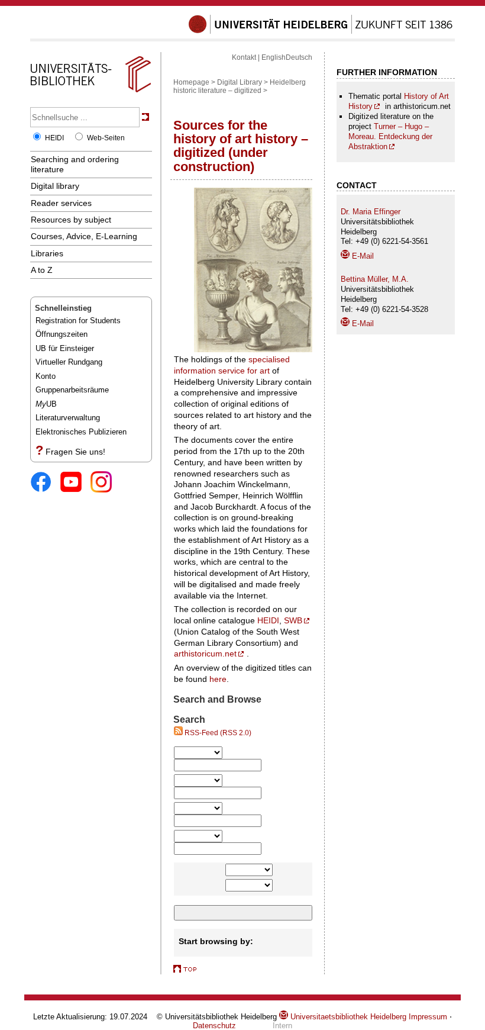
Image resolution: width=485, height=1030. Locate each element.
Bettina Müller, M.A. (375, 279)
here (218, 679)
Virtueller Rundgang (68, 362)
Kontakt (244, 57)
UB (46, 404)
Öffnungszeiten (61, 334)
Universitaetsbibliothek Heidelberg (347, 1016)
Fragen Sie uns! (75, 451)
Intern (282, 1025)
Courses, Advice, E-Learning (84, 236)
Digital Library (239, 82)
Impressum (428, 1016)
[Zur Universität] (320, 31)
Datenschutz (214, 1025)
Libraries (47, 253)
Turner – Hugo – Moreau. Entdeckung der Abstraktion (390, 136)
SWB (293, 620)
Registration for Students (78, 320)
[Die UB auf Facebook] (45, 482)
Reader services (61, 203)
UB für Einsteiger (64, 348)
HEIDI (54, 137)
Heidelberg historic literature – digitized (239, 86)
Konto (45, 376)
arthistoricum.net (205, 653)
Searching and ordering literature (75, 164)
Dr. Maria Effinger (370, 211)
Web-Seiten (106, 137)
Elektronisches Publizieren (81, 431)
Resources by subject (71, 219)
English (273, 57)
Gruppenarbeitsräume (72, 389)
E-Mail (362, 256)
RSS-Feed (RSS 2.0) (217, 733)
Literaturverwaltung (67, 417)
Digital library (55, 186)
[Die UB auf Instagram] (105, 482)
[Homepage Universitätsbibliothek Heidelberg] (90, 92)
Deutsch (299, 57)
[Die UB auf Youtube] (75, 482)
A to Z (42, 270)
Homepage (191, 82)
